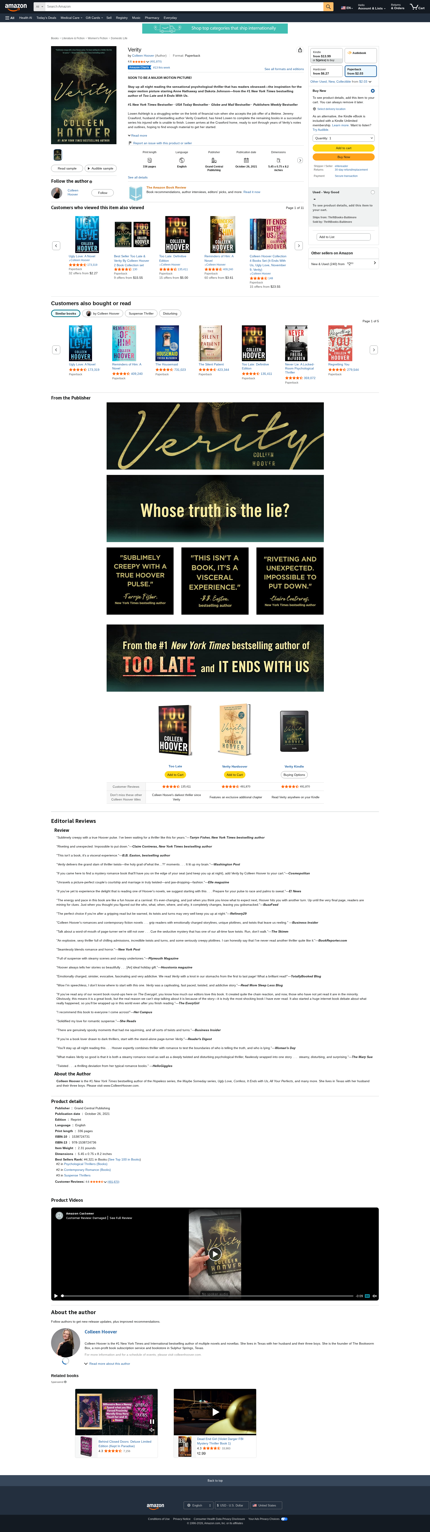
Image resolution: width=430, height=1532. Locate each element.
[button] (9, 17)
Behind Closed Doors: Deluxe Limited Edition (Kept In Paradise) (125, 1444)
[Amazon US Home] (155, 1507)
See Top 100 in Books (124, 1159)
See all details (138, 177)
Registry (122, 17)
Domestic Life (119, 38)
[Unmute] (374, 1295)
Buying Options (294, 775)
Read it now (251, 192)
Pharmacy (152, 17)
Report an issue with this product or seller (162, 143)
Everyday (170, 17)
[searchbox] (184, 6)
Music (136, 17)
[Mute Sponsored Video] (152, 1430)
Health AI (25, 17)
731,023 (180, 369)
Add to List (326, 237)
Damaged (99, 1218)
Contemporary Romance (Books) (87, 1170)
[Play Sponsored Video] (215, 1412)
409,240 (137, 373)
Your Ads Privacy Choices (264, 1519)
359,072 (310, 378)
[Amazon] (16, 6)
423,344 (223, 369)
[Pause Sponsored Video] (152, 1422)
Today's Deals (46, 17)
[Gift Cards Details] (102, 17)
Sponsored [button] (57, 1381)
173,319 (93, 369)
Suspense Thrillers (77, 1175)
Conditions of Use (159, 1519)
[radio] (327, 55)
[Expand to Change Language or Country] (352, 8)
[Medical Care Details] (81, 17)
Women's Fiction (98, 38)
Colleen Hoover (143, 55)
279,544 (353, 369)
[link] (87, 256)
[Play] (54, 1296)
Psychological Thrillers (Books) (86, 1164)
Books (55, 38)
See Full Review (121, 1218)
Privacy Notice (182, 1519)
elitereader (341, 166)
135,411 (266, 373)
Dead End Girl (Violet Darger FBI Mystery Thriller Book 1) (220, 1441)
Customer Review (78, 1218)
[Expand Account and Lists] (385, 8)
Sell (109, 17)
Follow (102, 193)
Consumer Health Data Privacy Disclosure (219, 1519)
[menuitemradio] (367, 1296)
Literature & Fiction (73, 38)
